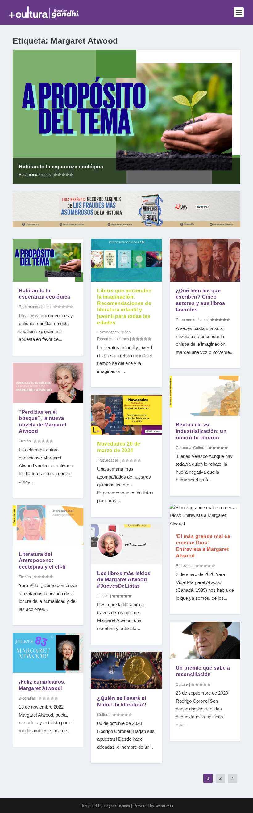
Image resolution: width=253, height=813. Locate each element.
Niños (126, 332)
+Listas (103, 596)
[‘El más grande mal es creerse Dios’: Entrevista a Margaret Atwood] (205, 515)
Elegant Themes (117, 806)
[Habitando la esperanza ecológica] (48, 260)
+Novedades (108, 332)
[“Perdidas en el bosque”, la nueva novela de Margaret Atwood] (48, 383)
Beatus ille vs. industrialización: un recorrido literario (201, 431)
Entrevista (184, 566)
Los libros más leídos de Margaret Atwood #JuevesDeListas (124, 580)
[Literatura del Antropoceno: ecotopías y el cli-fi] (48, 525)
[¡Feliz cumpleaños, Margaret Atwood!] (48, 653)
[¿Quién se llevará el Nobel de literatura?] (126, 670)
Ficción (25, 441)
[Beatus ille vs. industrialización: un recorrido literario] (205, 396)
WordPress (164, 806)
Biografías (27, 698)
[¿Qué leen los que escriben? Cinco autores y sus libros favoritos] (205, 260)
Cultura (103, 715)
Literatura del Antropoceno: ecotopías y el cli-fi (42, 561)
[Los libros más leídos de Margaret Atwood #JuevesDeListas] (126, 544)
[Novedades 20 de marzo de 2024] (126, 415)
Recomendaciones (35, 174)
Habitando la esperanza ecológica (61, 166)
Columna (183, 448)
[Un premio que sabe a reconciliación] (205, 640)
